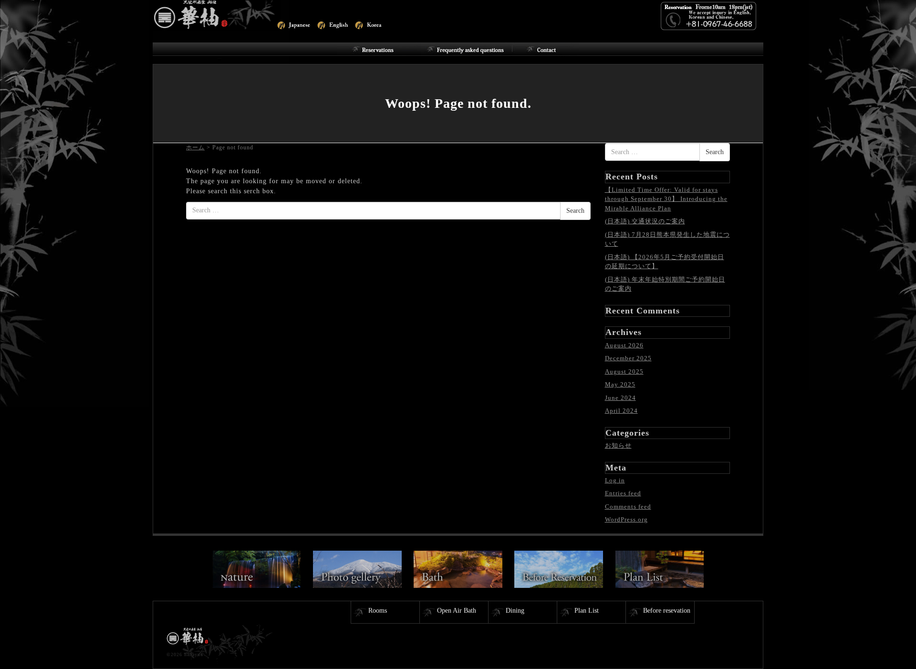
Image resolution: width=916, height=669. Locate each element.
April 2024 (621, 410)
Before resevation (666, 610)
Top (893, 646)
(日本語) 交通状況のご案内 (645, 221)
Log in (615, 480)
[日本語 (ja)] (293, 24)
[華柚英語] (217, 14)
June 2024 (620, 397)
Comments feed (628, 506)
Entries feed (623, 493)
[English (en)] (333, 24)
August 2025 (624, 371)
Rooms (377, 610)
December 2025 (628, 358)
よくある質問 (466, 49)
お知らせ (618, 445)
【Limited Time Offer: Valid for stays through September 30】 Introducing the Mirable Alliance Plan (666, 199)
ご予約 (379, 49)
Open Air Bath (456, 610)
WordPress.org (626, 519)
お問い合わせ (545, 49)
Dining (515, 610)
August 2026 (624, 345)
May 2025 (620, 384)
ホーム (195, 147)
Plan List (586, 610)
